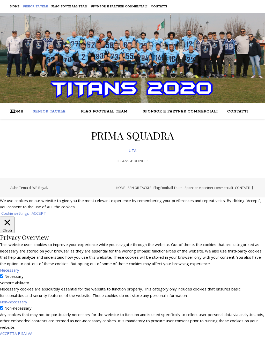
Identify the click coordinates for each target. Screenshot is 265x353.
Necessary (14, 276)
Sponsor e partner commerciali (119, 6)
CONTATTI (159, 6)
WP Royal (39, 187)
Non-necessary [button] (13, 301)
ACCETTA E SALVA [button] (16, 333)
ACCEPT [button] (39, 213)
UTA (132, 150)
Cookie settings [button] (15, 213)
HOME (14, 6)
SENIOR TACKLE (35, 6)
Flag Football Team (69, 6)
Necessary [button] (9, 270)
